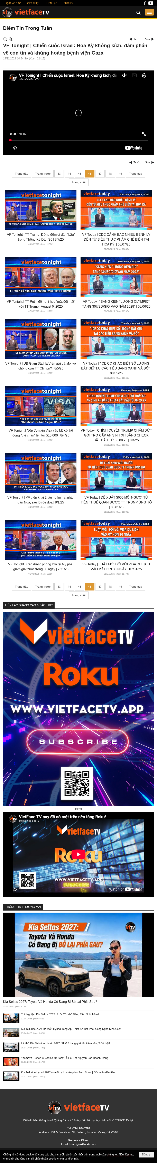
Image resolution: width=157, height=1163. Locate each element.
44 (69, 173)
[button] (149, 12)
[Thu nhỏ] (5, 39)
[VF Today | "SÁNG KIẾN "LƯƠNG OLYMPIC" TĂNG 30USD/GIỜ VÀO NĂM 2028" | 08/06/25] (116, 277)
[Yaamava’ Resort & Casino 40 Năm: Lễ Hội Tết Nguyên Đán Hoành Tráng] (11, 1061)
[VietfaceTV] (25, 12)
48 (110, 173)
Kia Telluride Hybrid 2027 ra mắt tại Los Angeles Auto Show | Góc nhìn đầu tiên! (68, 1072)
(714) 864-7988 (81, 1128)
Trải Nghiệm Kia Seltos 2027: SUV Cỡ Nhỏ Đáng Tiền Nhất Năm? (60, 1014)
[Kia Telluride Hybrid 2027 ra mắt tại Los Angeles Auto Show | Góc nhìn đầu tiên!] (11, 1076)
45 (79, 173)
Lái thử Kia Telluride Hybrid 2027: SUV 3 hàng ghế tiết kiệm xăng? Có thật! (65, 1043)
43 (59, 173)
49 (120, 173)
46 (89, 173)
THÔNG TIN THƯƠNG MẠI (23, 907)
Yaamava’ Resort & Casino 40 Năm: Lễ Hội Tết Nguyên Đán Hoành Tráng (64, 1057)
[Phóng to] (10, 39)
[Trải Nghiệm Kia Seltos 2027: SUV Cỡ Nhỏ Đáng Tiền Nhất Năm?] (11, 1018)
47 (100, 173)
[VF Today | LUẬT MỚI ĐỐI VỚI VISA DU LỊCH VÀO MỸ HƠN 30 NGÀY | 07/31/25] (116, 540)
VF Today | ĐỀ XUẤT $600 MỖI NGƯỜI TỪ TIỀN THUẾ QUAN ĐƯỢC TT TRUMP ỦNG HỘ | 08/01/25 (116, 502)
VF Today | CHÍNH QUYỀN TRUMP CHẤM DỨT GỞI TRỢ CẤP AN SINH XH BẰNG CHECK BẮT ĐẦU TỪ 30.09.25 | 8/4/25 (116, 435)
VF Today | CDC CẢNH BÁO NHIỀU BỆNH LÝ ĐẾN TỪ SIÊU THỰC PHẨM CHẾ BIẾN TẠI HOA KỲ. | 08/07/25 (116, 239)
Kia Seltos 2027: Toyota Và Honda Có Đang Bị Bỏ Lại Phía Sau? (50, 1001)
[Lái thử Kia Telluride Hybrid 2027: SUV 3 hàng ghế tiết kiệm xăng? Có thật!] (11, 1047)
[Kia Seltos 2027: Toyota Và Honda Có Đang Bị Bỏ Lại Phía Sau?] (78, 955)
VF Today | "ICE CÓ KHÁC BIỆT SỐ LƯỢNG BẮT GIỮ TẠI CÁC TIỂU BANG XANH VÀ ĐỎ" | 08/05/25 (116, 368)
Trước (137, 39)
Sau (147, 39)
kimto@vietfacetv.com (83, 1144)
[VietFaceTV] (144, 4)
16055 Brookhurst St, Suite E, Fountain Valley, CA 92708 (84, 1132)
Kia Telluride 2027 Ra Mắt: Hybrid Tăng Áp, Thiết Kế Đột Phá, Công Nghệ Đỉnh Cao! (71, 1028)
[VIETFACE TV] (78, 1107)
